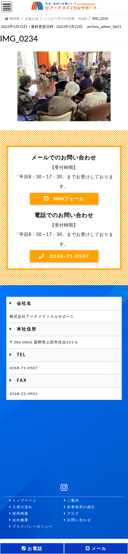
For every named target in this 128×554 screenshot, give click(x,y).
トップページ (24, 501)
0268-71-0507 (66, 256)
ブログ (72, 514)
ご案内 (72, 501)
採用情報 (20, 514)
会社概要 (20, 520)
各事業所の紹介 (80, 507)
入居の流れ (22, 507)
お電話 (34, 549)
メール (98, 549)
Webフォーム (66, 198)
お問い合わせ (78, 520)
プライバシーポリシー (32, 527)
